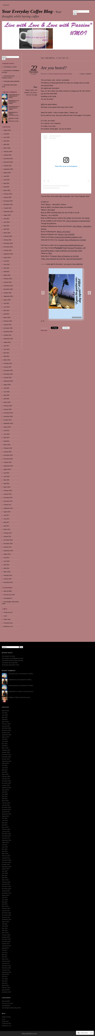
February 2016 (8, 575)
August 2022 (7, 300)
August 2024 (7, 215)
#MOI (43, 104)
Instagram (71, 248)
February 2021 (8, 363)
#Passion (6, 5)
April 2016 (6, 568)
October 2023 (7, 250)
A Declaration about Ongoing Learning (12, 660)
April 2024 (6, 229)
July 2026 (6, 134)
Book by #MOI (8, 591)
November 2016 (8, 543)
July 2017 (6, 515)
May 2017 (6, 522)
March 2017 (7, 529)
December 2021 (8, 328)
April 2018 (6, 483)
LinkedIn (59, 248)
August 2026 (7, 130)
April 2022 (6, 314)
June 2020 (7, 391)
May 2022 (6, 310)
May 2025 (6, 183)
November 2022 (8, 289)
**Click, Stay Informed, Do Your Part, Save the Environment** (61, 259)
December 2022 (8, 285)
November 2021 (8, 331)
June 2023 (7, 264)
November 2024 (8, 204)
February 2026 (8, 151)
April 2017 (6, 526)
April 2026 (6, 144)
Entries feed (7, 619)
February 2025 (8, 194)
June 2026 (7, 137)
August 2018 (7, 469)
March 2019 (7, 444)
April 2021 (6, 356)
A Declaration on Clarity (10, 67)
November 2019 (8, 416)
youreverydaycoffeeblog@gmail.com (71, 245)
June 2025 (7, 179)
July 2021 (6, 345)
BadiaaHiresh (12, 100)
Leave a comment (86, 74)
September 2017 (8, 508)
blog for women (29, 90)
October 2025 (7, 165)
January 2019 (7, 451)
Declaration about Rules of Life (10, 665)
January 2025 (7, 197)
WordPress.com (8, 626)
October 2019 (7, 420)
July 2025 (6, 176)
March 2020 (7, 402)
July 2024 (6, 218)
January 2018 (7, 494)
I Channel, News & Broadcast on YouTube (72, 240)
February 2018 (8, 490)
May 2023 (6, 268)
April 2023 (6, 271)
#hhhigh (11, 118)
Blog (50, 253)
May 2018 (6, 480)
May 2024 (6, 225)
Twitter (65, 248)
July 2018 (6, 473)
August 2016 (7, 554)
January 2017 (7, 536)
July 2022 (6, 303)
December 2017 (8, 497)
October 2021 (7, 335)
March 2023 (7, 275)
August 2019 (7, 427)
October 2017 (7, 504)
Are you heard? (54, 67)
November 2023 (8, 247)
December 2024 (8, 201)
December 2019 (8, 413)
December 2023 (8, 243)
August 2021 (7, 342)
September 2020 (8, 381)
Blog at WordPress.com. (29, 1033)
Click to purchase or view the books (78, 221)
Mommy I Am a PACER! (66, 234)
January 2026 (7, 155)
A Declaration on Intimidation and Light (12, 658)
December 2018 (8, 455)
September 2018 (8, 466)
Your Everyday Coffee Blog (27, 11)
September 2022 (8, 296)
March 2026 (7, 148)
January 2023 (7, 282)
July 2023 (6, 261)
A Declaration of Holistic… (13, 96)
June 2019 (7, 434)
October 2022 (7, 292)
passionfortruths (13, 94)
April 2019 (6, 441)
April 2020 (6, 398)
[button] (89, 293)
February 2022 (8, 321)
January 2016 (7, 579)
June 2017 (7, 519)
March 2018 (7, 487)
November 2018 (8, 458)
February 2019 (8, 448)
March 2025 (7, 190)
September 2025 (8, 169)
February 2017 (8, 533)
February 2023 (8, 278)
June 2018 (7, 476)
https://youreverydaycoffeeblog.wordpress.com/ (66, 237)
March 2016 (7, 571)
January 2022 (7, 324)
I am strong (33, 92)
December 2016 (8, 540)
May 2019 (6, 437)
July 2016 (6, 557)
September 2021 (8, 338)
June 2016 (7, 561)
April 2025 (6, 186)
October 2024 (7, 208)
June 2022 (7, 307)
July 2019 (6, 430)
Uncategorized (8, 598)
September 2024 (8, 211)
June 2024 (7, 222)
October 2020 (7, 377)
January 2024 (7, 240)
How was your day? (9, 594)
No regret (34, 95)
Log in (5, 616)
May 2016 (6, 564)
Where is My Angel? (63, 232)
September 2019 (8, 423)
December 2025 (8, 158)
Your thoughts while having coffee (60, 74)
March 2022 (7, 317)
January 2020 (7, 409)
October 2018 (7, 462)
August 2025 (7, 172)
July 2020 (6, 388)
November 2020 (8, 374)
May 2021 (6, 352)
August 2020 (7, 384)
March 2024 (7, 232)
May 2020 (6, 395)
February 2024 (8, 236)
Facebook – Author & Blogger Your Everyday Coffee (64, 251)
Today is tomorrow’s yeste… (14, 114)
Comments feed (8, 623)
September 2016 (8, 550)
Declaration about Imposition (11, 81)
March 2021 (7, 360)
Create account (8, 612)
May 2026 (6, 141)
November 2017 (8, 501)
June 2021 (7, 349)
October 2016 (7, 547)
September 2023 (8, 254)
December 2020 (8, 370)
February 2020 (8, 405)
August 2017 (7, 511)
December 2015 (8, 582)
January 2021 (7, 367)
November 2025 (8, 162)
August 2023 (7, 257)
